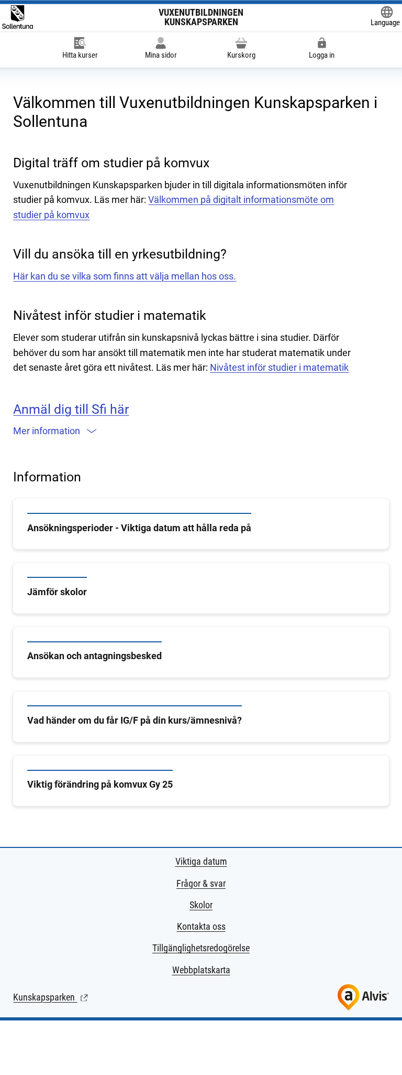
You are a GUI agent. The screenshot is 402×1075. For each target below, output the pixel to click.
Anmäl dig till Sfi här (71, 409)
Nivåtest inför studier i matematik (279, 367)
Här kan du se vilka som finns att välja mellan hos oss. (124, 276)
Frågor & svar (201, 883)
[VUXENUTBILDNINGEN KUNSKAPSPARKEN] (17, 17)
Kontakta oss (201, 926)
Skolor (201, 904)
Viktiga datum (201, 861)
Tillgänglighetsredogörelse (201, 947)
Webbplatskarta (201, 969)
